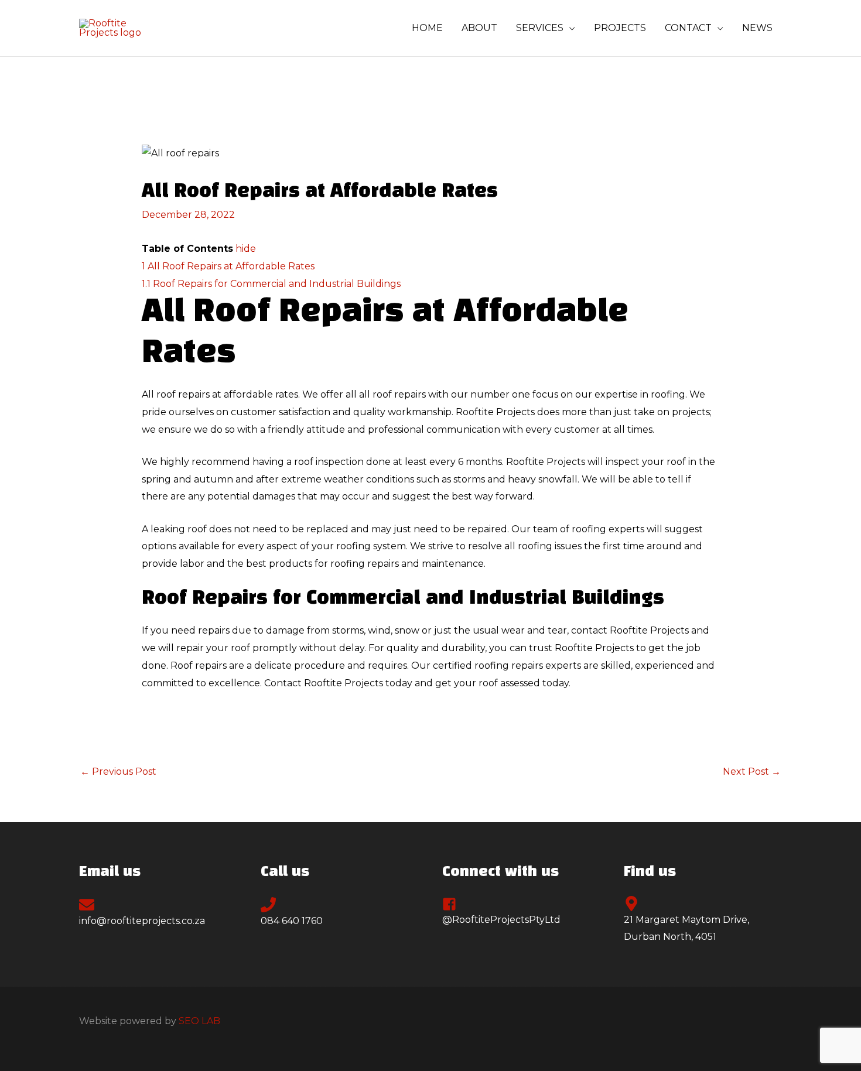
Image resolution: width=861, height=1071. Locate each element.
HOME (427, 27)
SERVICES (539, 27)
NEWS (757, 27)
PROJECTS (620, 27)
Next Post (752, 771)
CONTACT (688, 27)
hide (245, 248)
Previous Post (118, 771)
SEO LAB (199, 1020)
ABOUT (479, 27)
